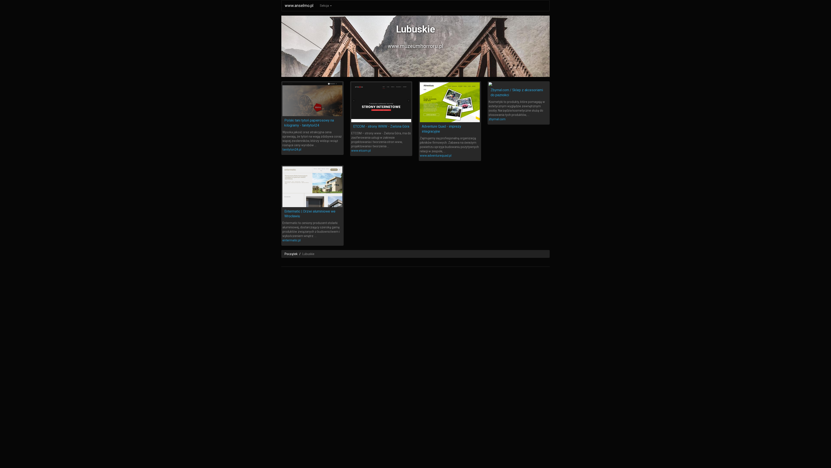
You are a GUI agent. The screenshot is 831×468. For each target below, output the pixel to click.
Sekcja (325, 5)
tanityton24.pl (291, 149)
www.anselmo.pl (299, 5)
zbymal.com (497, 119)
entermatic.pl (291, 240)
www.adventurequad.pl (435, 155)
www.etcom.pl (361, 150)
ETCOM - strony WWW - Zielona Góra (381, 126)
